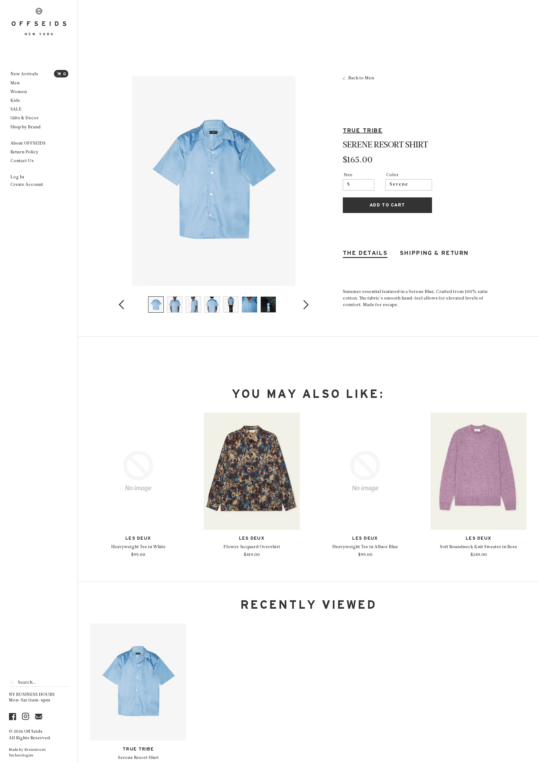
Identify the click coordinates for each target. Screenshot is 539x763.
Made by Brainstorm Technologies (27, 752)
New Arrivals (24, 74)
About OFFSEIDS (28, 143)
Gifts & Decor (24, 118)
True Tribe (363, 131)
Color (392, 175)
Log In (17, 177)
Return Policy (24, 152)
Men (15, 83)
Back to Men (361, 78)
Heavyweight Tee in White (138, 547)
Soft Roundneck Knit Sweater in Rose (478, 547)
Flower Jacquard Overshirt (251, 547)
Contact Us (22, 161)
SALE (16, 109)
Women (18, 92)
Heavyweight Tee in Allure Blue (365, 547)
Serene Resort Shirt (138, 758)
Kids (15, 100)
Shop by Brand (25, 127)
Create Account (26, 184)
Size (348, 175)
